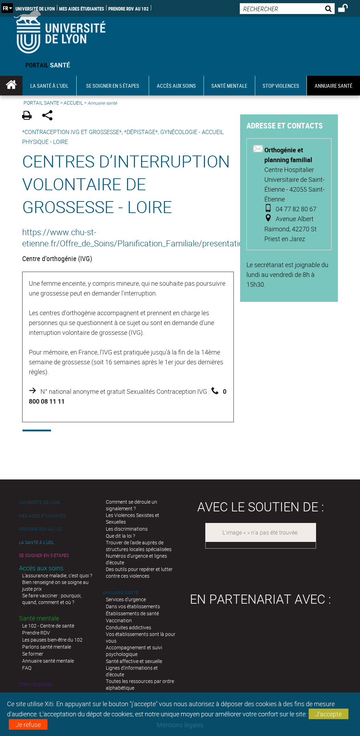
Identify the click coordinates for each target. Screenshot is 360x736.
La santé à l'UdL (36, 542)
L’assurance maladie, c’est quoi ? (57, 575)
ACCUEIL (73, 102)
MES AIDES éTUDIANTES (81, 8)
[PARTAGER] (49, 116)
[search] (287, 8)
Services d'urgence (126, 599)
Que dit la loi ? (120, 535)
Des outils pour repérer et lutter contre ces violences (139, 572)
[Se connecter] (347, 9)
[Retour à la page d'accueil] (59, 30)
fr (5, 8)
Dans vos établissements (133, 606)
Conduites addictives (128, 627)
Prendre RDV (36, 632)
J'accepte (328, 714)
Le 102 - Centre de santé (48, 625)
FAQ (26, 667)
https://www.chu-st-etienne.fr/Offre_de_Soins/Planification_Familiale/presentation (128, 237)
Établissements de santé (132, 613)
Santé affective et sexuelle (134, 661)
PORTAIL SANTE (41, 102)
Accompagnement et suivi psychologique (134, 650)
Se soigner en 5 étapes (44, 555)
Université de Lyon (35, 8)
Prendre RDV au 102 (128, 8)
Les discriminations (127, 528)
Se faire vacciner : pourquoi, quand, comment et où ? (52, 598)
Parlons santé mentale (46, 646)
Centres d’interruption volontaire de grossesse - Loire (126, 184)
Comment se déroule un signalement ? (131, 505)
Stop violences (35, 685)
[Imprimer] (29, 116)
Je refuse (28, 724)
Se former (32, 653)
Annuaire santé (120, 593)
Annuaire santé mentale (48, 660)
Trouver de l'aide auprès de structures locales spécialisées (139, 545)
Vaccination (119, 620)
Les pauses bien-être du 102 (52, 639)
